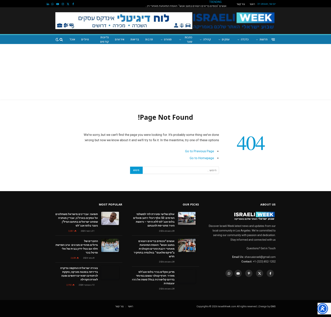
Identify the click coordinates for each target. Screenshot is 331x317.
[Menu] (273, 39)
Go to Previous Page (199, 151)
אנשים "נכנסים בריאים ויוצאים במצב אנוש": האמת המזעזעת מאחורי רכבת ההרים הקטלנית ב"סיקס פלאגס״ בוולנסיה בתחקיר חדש (184, 5)
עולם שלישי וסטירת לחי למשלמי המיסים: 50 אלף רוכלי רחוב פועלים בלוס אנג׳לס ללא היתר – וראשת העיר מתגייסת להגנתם (154, 220)
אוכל (72, 39)
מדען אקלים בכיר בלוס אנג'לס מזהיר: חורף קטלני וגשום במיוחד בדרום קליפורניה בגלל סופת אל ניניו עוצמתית (153, 277)
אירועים (119, 39)
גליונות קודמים (104, 39)
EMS (273, 306)
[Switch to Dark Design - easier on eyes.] (57, 39)
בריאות (134, 39)
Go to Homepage (202, 158)
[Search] (61, 39)
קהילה (207, 39)
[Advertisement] (165, 72)
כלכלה (244, 39)
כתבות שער (188, 39)
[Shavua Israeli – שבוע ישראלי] (233, 21)
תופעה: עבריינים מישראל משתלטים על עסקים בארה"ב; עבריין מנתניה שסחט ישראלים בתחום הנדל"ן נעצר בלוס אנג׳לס (76, 220)
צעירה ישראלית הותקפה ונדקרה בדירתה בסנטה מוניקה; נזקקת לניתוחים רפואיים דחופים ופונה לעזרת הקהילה (79, 273)
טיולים (85, 39)
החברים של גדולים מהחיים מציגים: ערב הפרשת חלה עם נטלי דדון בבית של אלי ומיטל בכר (77, 247)
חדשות (264, 39)
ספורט (168, 39)
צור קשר (241, 4)
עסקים (226, 39)
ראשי (252, 4)
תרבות (149, 39)
